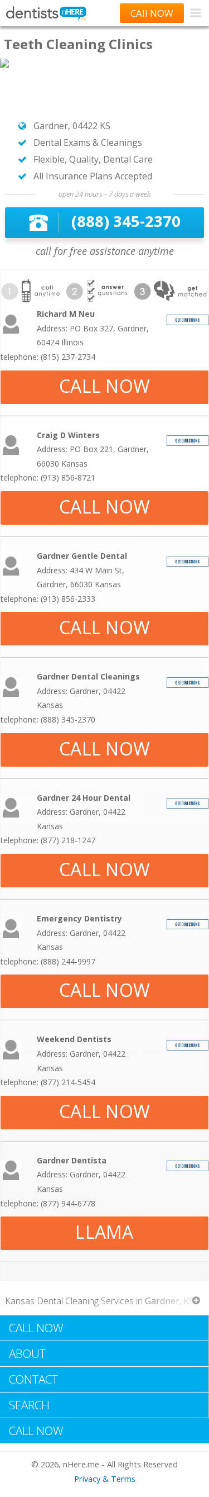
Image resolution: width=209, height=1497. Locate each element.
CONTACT (33, 1379)
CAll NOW (151, 13)
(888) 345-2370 (126, 221)
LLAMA (104, 1232)
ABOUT (27, 1353)
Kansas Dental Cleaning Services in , (99, 1301)
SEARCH (29, 1405)
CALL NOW (104, 386)
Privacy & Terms (104, 1479)
